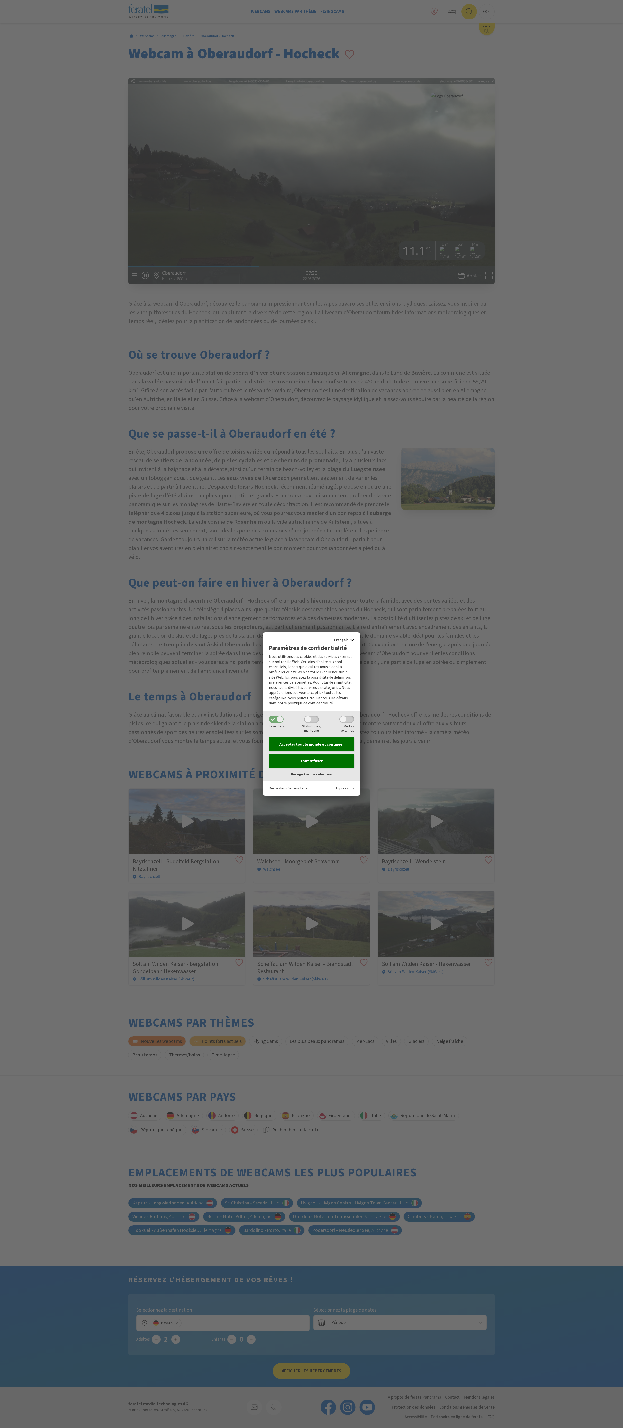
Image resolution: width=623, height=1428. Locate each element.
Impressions (345, 788)
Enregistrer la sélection (311, 774)
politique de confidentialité (310, 703)
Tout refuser (311, 761)
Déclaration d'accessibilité (288, 788)
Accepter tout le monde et (311, 744)
